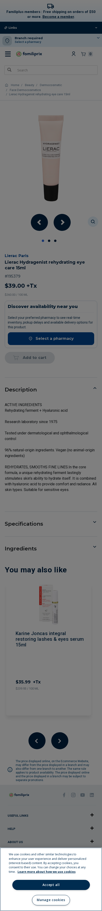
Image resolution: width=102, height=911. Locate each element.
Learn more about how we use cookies (47, 872)
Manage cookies (51, 900)
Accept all (51, 885)
